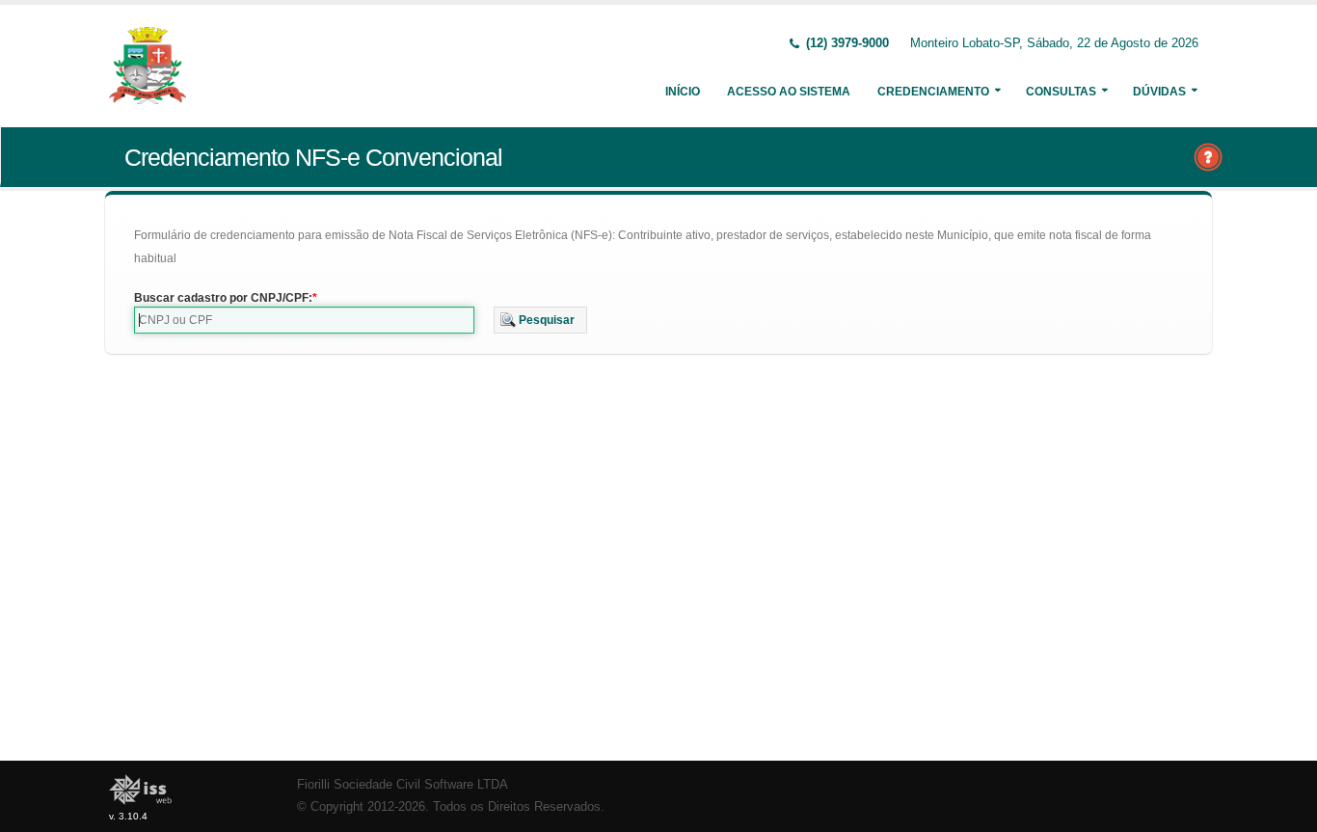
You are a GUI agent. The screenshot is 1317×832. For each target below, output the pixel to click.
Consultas (1061, 91)
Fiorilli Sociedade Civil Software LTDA (402, 785)
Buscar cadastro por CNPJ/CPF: (223, 298)
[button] (540, 320)
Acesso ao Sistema (788, 91)
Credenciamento (933, 91)
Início (682, 91)
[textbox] (304, 320)
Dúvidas (1159, 91)
